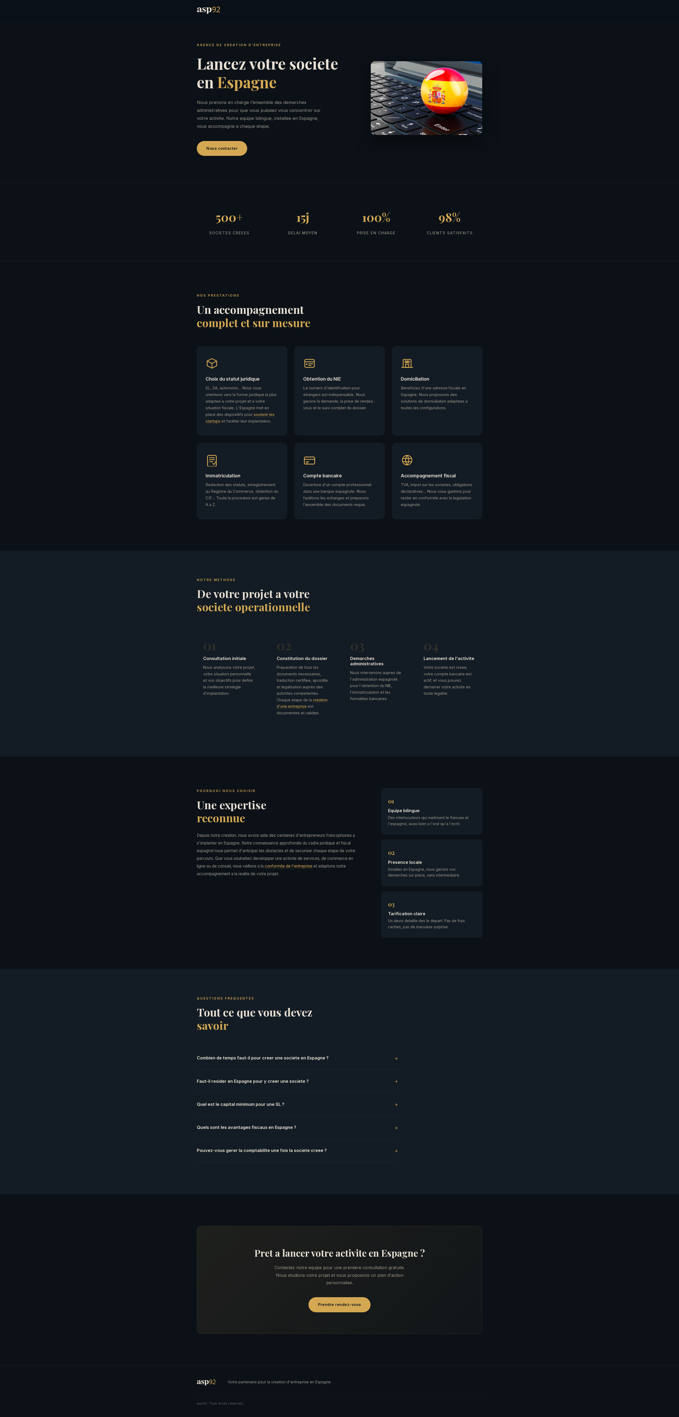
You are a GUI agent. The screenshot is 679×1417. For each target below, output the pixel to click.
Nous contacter (222, 148)
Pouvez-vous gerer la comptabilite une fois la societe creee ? (262, 1150)
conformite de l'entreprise (288, 866)
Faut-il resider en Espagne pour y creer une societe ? (253, 1081)
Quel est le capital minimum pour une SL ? (240, 1104)
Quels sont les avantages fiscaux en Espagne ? (246, 1127)
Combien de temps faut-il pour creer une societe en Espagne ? (263, 1057)
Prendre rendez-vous (339, 1304)
